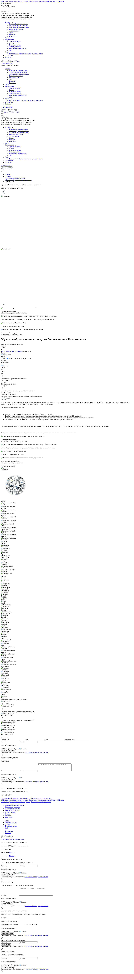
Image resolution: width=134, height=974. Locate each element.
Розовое (13, 351)
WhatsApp (6, 749)
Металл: (4, 740)
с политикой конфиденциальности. (36, 752)
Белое (3, 351)
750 (9, 355)
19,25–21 (18, 358)
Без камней (6, 366)
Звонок (23, 749)
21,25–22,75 (27, 358)
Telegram (16, 749)
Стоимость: (68, 740)
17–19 (10, 358)
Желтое (7, 351)
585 (4, 355)
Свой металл (26, 351)
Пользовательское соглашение (41, 798)
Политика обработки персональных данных (15, 798)
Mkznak (11, 852)
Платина (19, 351)
